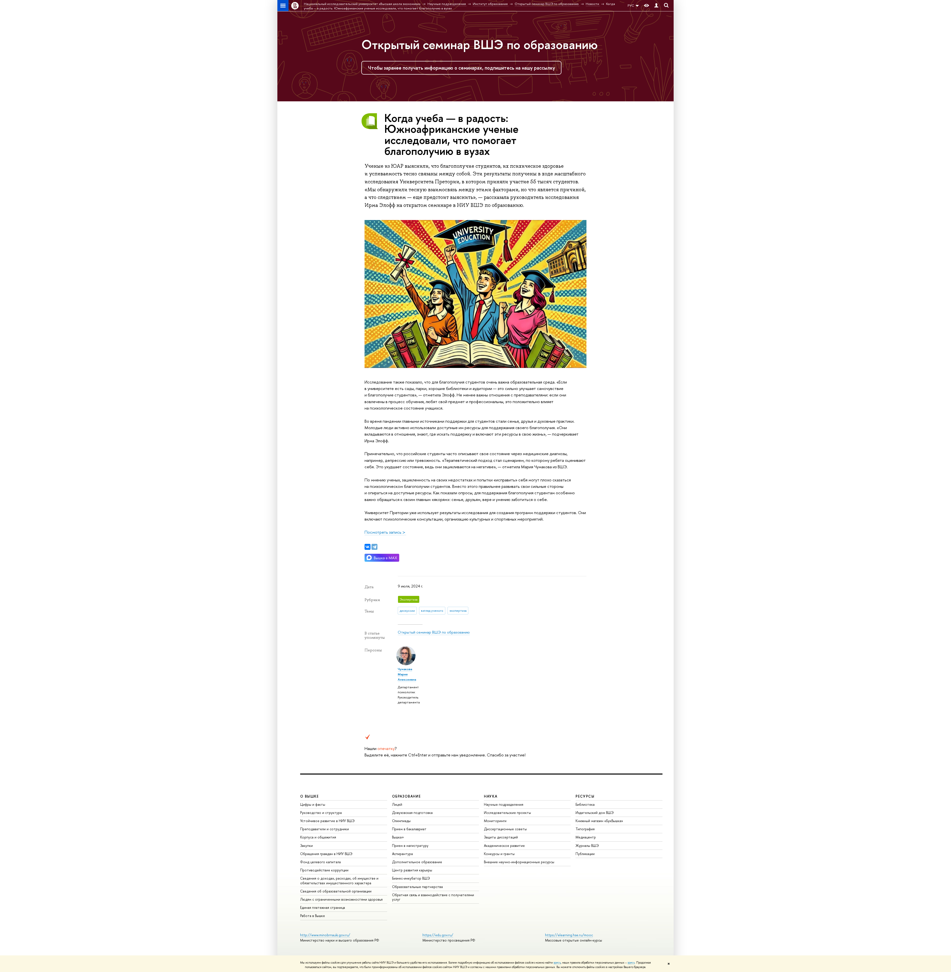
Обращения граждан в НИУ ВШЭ (326, 853)
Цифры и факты (312, 804)
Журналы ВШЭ (587, 845)
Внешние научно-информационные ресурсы (519, 862)
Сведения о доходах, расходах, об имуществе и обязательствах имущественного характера (339, 880)
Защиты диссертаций (501, 837)
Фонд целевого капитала (320, 862)
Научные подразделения (503, 804)
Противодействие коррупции (324, 870)
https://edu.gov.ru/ (438, 935)
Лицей (397, 804)
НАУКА (491, 796)
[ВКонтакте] (367, 547)
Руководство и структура (321, 812)
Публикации (585, 853)
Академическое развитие (504, 845)
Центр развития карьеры (412, 870)
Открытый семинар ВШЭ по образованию (479, 44)
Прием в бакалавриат (409, 829)
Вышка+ (398, 837)
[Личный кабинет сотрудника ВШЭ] (656, 5)
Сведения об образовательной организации (335, 891)
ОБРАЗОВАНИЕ (406, 796)
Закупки (306, 845)
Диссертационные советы (505, 829)
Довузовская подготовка (412, 812)
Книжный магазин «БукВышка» (599, 820)
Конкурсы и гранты (499, 853)
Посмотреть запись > (385, 532)
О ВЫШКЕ (309, 796)
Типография (585, 829)
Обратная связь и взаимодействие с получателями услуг (433, 897)
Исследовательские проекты (507, 812)
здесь (557, 963)
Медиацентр (586, 837)
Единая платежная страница (322, 907)
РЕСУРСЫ (585, 796)
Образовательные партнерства (417, 886)
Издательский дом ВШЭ (595, 812)
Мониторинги (495, 820)
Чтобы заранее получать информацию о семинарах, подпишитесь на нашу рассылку (461, 67)
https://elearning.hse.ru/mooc (569, 935)
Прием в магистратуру (410, 845)
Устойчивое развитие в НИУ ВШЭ (327, 820)
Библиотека (585, 804)
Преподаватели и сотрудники (324, 829)
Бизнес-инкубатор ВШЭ (411, 878)
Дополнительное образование (417, 862)
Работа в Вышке (312, 915)
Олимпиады (401, 820)
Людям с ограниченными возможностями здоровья (341, 899)
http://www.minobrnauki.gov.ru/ (325, 935)
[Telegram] (374, 547)
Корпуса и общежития (318, 837)
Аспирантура (402, 853)
